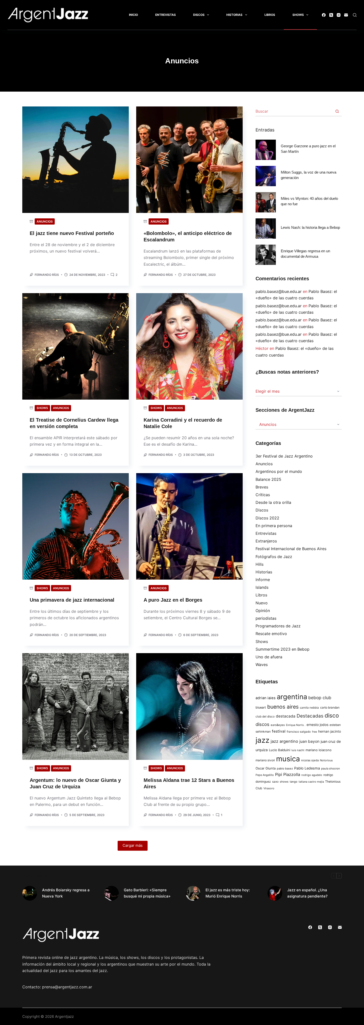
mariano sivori (265, 760)
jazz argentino (284, 741)
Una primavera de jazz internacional (72, 600)
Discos (199, 15)
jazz (262, 740)
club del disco (265, 716)
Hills (259, 564)
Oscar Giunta (266, 768)
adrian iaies (266, 698)
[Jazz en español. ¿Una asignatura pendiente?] (274, 893)
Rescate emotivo (271, 633)
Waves (262, 664)
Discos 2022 (267, 517)
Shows (298, 15)
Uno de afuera (269, 656)
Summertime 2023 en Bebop (283, 649)
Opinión (263, 610)
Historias (234, 15)
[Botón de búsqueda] (337, 111)
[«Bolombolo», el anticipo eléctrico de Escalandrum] (189, 159)
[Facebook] (324, 15)
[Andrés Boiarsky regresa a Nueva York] (29, 893)
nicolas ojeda (310, 760)
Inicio (133, 15)
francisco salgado (299, 731)
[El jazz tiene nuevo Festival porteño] (75, 159)
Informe (263, 579)
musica (288, 758)
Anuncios (45, 221)
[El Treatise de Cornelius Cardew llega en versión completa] (75, 346)
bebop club (319, 697)
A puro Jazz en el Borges (173, 600)
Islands (262, 587)
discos (262, 724)
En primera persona (274, 525)
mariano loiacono (319, 750)
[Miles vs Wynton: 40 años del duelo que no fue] (266, 202)
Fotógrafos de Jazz (274, 556)
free (314, 731)
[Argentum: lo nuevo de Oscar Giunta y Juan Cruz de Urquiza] (75, 706)
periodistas (266, 618)
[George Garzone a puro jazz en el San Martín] (266, 150)
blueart (261, 707)
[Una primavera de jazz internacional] (75, 526)
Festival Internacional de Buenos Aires (291, 548)
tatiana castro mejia (311, 781)
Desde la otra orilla (273, 502)
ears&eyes (278, 725)
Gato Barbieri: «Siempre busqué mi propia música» (147, 893)
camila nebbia (309, 707)
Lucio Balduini (279, 750)
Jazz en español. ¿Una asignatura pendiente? (307, 893)
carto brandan (329, 707)
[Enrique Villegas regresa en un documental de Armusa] (266, 255)
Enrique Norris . (295, 725)
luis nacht (297, 750)
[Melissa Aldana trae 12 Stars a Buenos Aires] (189, 706)
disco (332, 715)
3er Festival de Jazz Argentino (284, 456)
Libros (269, 15)
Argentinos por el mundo (279, 471)
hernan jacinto (329, 731)
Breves (262, 487)
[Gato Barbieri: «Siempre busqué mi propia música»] (111, 893)
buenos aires (283, 706)
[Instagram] (338, 15)
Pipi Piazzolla (287, 774)
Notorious (326, 760)
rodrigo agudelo (311, 775)
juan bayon (309, 741)
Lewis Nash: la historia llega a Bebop (310, 228)
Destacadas (310, 716)
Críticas (263, 494)
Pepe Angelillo (265, 775)
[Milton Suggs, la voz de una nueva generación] (266, 176)
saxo (275, 781)
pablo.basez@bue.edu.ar (279, 291)
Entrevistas (165, 15)
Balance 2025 (268, 479)
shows (284, 781)
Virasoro (268, 788)
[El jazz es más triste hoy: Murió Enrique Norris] (193, 893)
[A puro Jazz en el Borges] (189, 526)
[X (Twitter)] (331, 15)
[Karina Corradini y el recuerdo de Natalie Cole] (189, 346)
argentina (292, 696)
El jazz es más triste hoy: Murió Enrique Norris (228, 893)
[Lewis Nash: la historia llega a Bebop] (266, 228)
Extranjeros (266, 540)
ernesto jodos (317, 724)
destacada (285, 716)
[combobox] (294, 111)
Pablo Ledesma (307, 768)
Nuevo (262, 602)
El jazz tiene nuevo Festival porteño (72, 233)
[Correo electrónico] (346, 15)
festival (279, 731)
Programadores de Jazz (278, 625)
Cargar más (133, 845)
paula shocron (330, 768)
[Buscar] (355, 15)
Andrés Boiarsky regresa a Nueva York (66, 893)
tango (293, 781)
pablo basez (285, 768)
